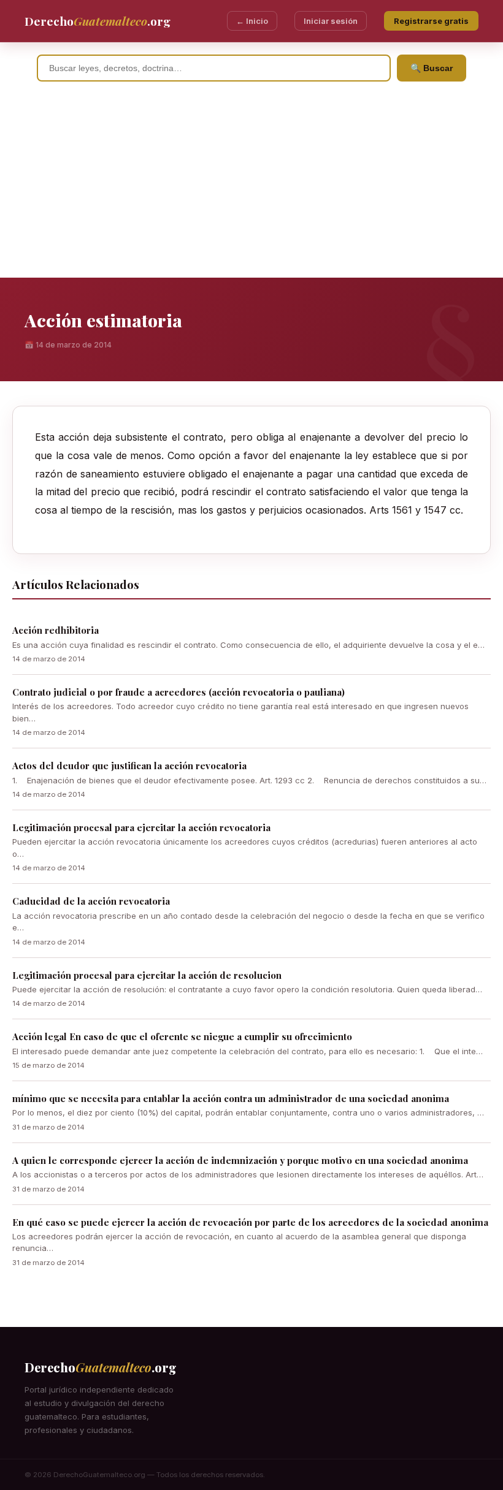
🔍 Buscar (431, 68)
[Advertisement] (251, 186)
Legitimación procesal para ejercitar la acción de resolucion (147, 975)
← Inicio (252, 21)
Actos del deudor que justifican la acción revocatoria (129, 765)
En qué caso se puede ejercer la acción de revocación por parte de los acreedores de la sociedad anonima (250, 1222)
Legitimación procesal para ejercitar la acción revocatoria (141, 827)
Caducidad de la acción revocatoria (91, 901)
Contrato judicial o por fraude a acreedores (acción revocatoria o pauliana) (178, 692)
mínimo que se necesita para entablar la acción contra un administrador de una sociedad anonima (230, 1098)
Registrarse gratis (431, 21)
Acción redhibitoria (55, 630)
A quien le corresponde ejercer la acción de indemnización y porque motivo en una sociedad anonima (240, 1160)
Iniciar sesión (331, 21)
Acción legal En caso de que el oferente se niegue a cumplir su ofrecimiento (182, 1036)
